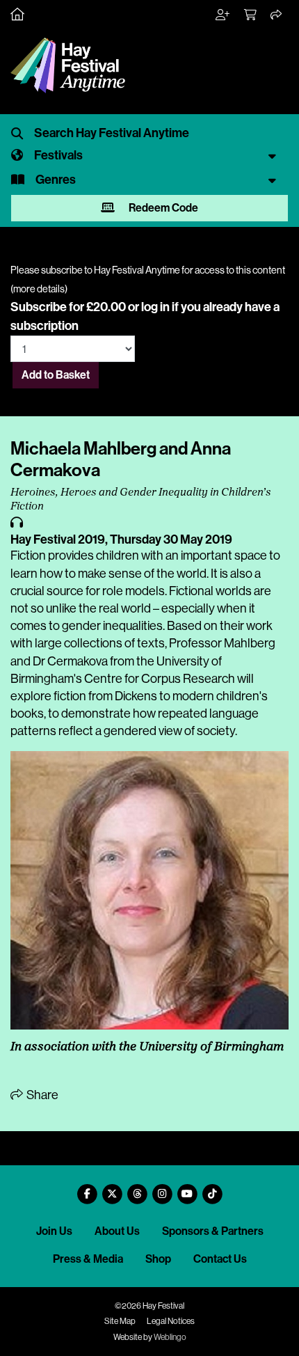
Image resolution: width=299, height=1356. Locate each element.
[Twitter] (111, 1188)
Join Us (54, 1231)
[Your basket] (251, 15)
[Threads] (137, 1188)
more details (39, 288)
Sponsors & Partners (213, 1231)
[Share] (277, 15)
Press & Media (88, 1259)
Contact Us (220, 1259)
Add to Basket (56, 374)
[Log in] (223, 15)
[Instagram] (162, 1188)
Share (41, 1095)
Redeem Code (162, 207)
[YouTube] (187, 1188)
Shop (158, 1259)
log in (155, 307)
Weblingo (170, 1337)
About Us (117, 1231)
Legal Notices (171, 1321)
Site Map (120, 1321)
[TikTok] (212, 1188)
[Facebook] (86, 1188)
